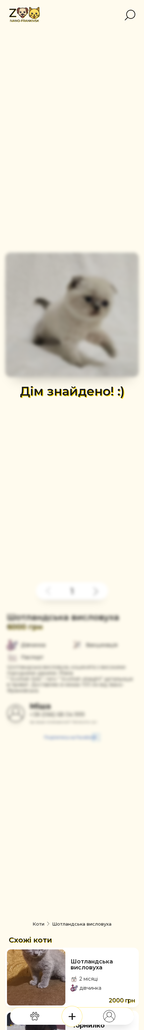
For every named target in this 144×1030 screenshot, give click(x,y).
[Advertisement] (72, 840)
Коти (38, 924)
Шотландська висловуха (81, 924)
